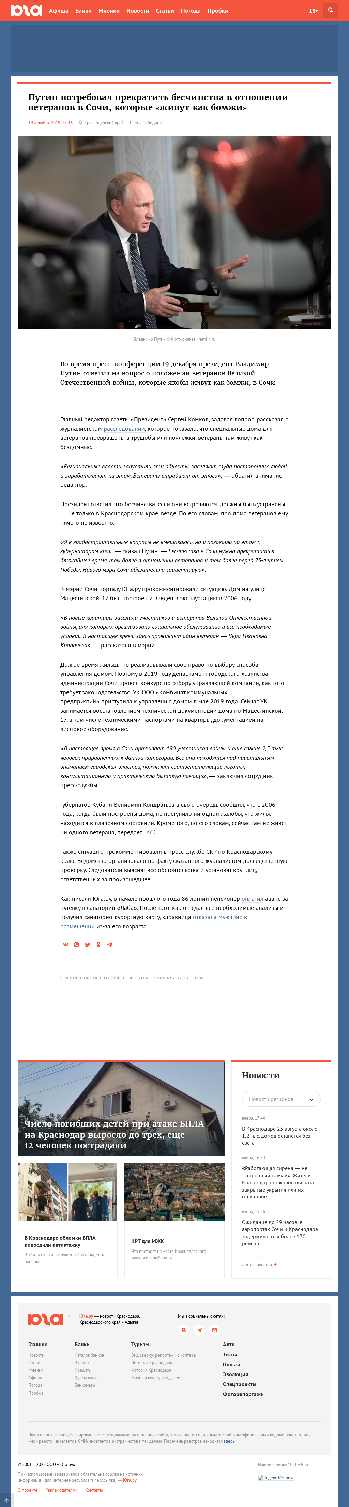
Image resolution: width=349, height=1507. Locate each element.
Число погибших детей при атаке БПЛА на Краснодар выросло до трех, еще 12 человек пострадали (114, 1134)
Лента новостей (257, 1265)
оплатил (252, 898)
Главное (37, 1344)
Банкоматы (85, 1385)
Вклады (82, 1363)
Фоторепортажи (243, 1394)
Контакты (94, 1490)
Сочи (200, 978)
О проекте (27, 1490)
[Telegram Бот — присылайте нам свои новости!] (215, 1330)
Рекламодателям (61, 1490)
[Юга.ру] (26, 10)
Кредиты (83, 1370)
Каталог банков (89, 1355)
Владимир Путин (172, 978)
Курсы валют (87, 1378)
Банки (83, 10)
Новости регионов (271, 1099)
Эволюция (235, 1374)
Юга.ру (86, 1316)
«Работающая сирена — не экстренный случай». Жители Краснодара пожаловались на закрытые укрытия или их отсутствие (278, 1182)
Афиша (59, 10)
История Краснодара (151, 1370)
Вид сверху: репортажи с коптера (163, 1355)
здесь (229, 1441)
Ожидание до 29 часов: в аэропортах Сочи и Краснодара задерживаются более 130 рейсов (280, 1232)
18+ (313, 10)
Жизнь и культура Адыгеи (155, 1378)
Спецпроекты (239, 1384)
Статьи (165, 10)
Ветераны (139, 978)
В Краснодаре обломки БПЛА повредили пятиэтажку (60, 1241)
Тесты (230, 1354)
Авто (229, 1344)
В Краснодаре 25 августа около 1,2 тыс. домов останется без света (280, 1135)
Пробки (218, 10)
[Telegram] (199, 1330)
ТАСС (150, 832)
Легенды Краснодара (151, 1363)
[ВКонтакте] (184, 1330)
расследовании (124, 428)
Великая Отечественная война (92, 978)
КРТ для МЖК (147, 1241)
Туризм (140, 1344)
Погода (191, 10)
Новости (137, 10)
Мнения (109, 10)
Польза (231, 1364)
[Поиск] (330, 10)
